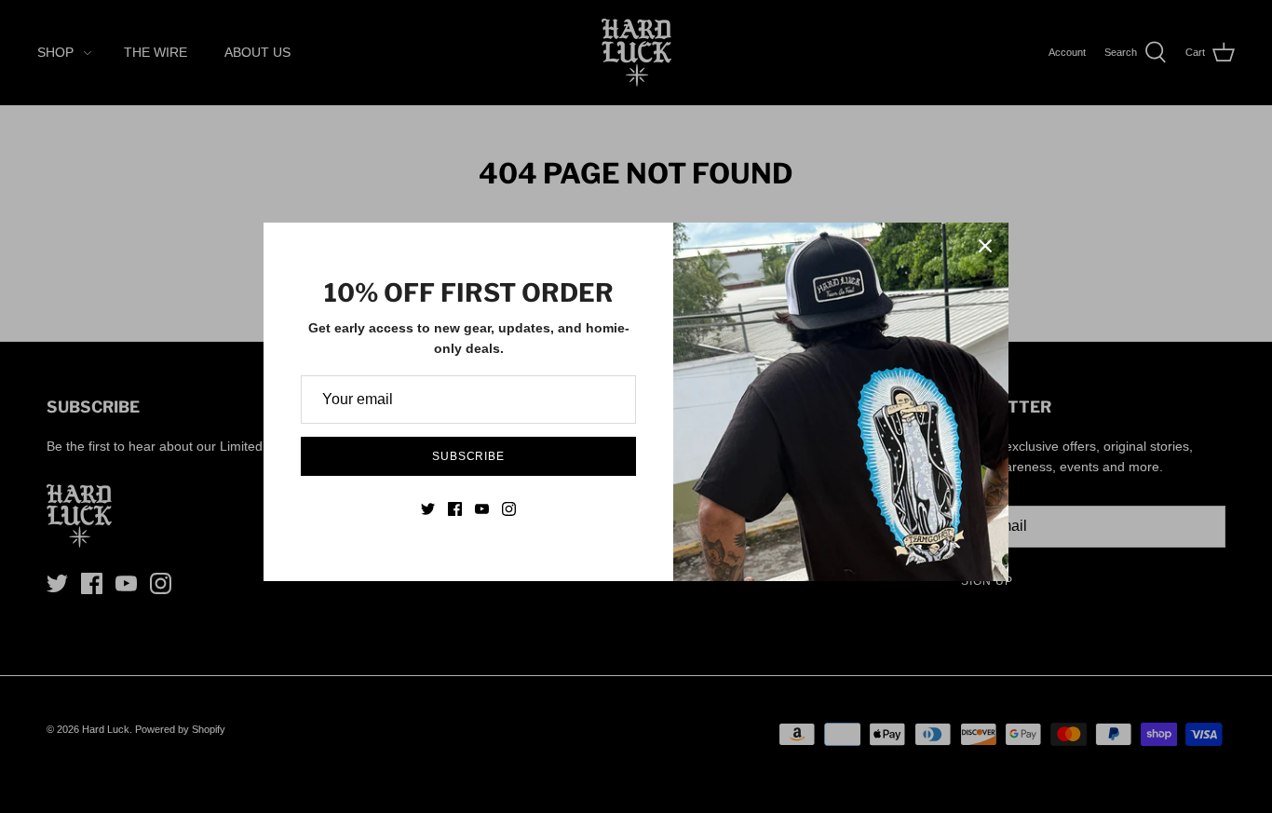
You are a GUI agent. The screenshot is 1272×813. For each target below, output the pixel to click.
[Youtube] (482, 509)
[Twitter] (428, 509)
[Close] (985, 245)
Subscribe (469, 456)
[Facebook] (455, 509)
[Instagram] (509, 509)
